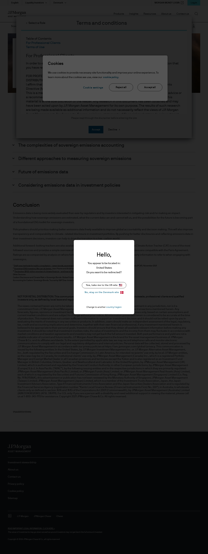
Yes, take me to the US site (102, 285)
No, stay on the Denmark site (102, 292)
